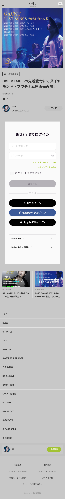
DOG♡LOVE (8, 376)
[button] (32, 222)
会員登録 (54, 449)
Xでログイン (34, 203)
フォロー (55, 108)
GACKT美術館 (9, 394)
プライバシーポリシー (17, 471)
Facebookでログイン (34, 212)
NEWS (5, 323)
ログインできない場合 (47, 167)
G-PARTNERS (9, 429)
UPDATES (7, 332)
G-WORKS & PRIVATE (12, 358)
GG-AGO (6, 402)
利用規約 (47, 465)
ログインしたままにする (28, 173)
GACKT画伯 (8, 385)
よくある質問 (47, 478)
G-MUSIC (7, 349)
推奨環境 (17, 465)
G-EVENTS (7, 93)
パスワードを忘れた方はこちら (43, 162)
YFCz (5, 340)
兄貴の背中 (7, 367)
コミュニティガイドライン (47, 471)
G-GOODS (7, 438)
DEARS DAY (8, 411)
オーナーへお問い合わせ (32, 484)
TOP (4, 314)
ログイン (60, 4)
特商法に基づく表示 (17, 478)
